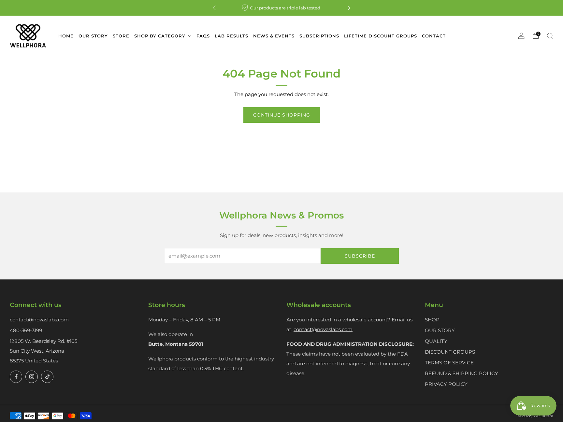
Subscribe (360, 256)
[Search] (550, 36)
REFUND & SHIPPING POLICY (461, 373)
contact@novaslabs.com (39, 319)
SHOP (432, 319)
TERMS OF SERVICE (449, 362)
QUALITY (436, 341)
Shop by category (160, 35)
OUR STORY (440, 330)
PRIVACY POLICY (446, 384)
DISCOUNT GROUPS (450, 352)
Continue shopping (281, 115)
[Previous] (214, 8)
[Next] (349, 8)
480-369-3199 (26, 330)
